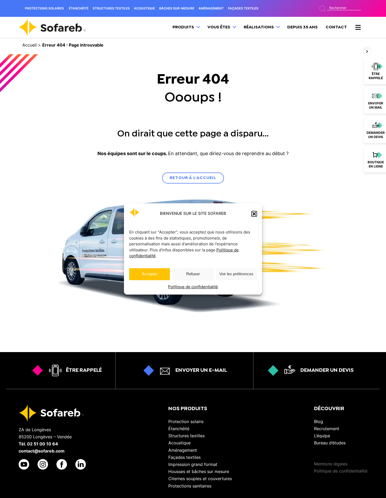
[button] (254, 213)
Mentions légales (330, 463)
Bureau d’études (330, 442)
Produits (184, 27)
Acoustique (179, 442)
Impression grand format (192, 464)
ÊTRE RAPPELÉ (84, 370)
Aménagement (182, 450)
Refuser (193, 274)
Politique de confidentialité (193, 286)
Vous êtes (219, 27)
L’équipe (322, 435)
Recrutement (326, 428)
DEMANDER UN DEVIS (327, 370)
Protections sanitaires (189, 486)
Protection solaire (186, 421)
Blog (318, 421)
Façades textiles (184, 457)
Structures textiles (186, 435)
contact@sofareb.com (42, 451)
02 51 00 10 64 (42, 443)
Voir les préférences (236, 274)
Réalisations (259, 27)
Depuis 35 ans (302, 27)
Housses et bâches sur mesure (198, 471)
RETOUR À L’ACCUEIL (193, 178)
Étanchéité (178, 428)
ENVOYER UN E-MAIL (201, 370)
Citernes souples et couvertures (200, 478)
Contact (336, 27)
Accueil (29, 45)
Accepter (149, 274)
